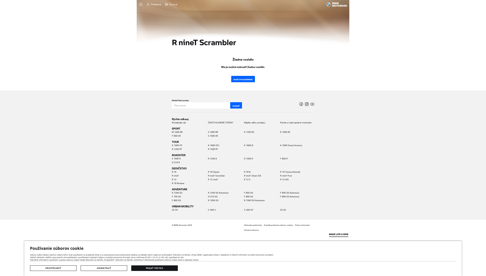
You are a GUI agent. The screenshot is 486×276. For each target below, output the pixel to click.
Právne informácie (302, 225)
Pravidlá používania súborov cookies (278, 225)
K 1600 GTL (214, 145)
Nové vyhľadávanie (243, 79)
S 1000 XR (213, 135)
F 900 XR (176, 135)
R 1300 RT (213, 149)
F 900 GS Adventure (289, 196)
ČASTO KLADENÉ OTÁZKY (220, 122)
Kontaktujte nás (179, 122)
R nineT (175, 175)
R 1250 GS (177, 192)
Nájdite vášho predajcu (254, 122)
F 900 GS (248, 196)
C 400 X (212, 209)
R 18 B (247, 171)
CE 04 (175, 209)
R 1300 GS (213, 200)
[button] (141, 4)
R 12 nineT (213, 179)
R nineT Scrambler (221, 175)
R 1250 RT (177, 149)
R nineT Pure (286, 175)
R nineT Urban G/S (252, 175)
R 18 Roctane (178, 183)
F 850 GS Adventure (289, 192)
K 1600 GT (177, 145)
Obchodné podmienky (253, 225)
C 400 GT (248, 209)
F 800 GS (176, 200)
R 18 (174, 171)
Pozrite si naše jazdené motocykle (295, 122)
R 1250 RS (249, 132)
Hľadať (236, 105)
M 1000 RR (177, 132)
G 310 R (176, 162)
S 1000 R (176, 158)
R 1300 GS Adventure (254, 200)
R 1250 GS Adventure (218, 192)
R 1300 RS (285, 132)
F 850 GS (248, 192)
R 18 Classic (213, 171)
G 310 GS (212, 196)
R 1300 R (248, 158)
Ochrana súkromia (251, 230)
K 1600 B (248, 145)
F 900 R (284, 158)
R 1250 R (212, 158)
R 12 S (247, 179)
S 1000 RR (213, 132)
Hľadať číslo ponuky (180, 99)
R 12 (174, 179)
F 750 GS (176, 196)
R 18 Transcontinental (290, 171)
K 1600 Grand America (291, 145)
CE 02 (283, 209)
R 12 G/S (284, 179)
